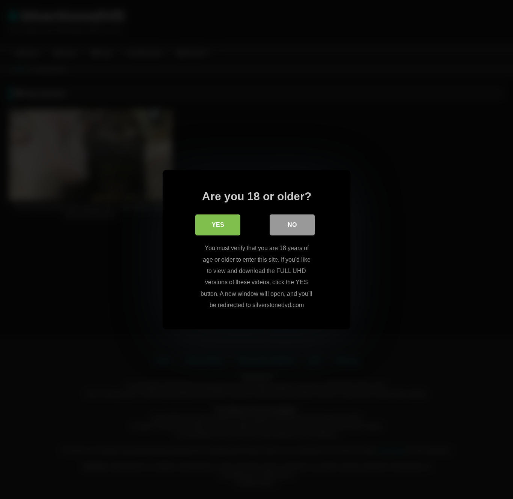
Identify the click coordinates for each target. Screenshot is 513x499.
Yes (218, 225)
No (292, 225)
